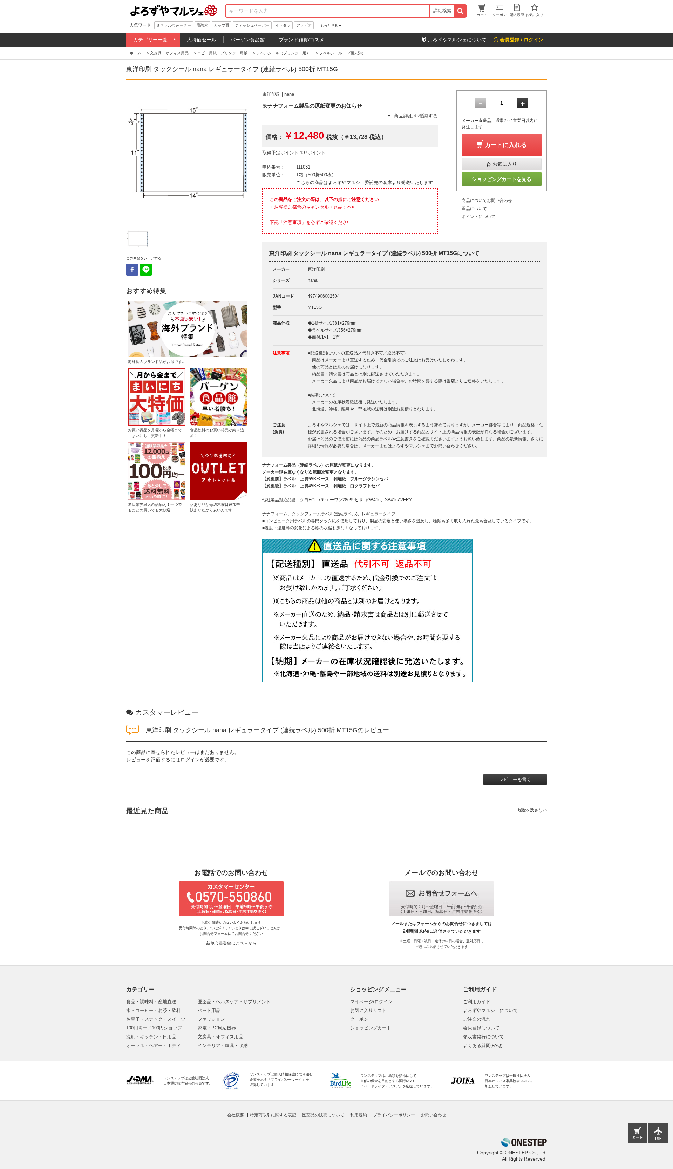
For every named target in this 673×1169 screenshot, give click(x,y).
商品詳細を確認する (416, 115)
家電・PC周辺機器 (217, 1028)
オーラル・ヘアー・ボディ (153, 1045)
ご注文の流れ (476, 1019)
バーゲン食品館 (247, 39)
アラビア (304, 25)
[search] (460, 11)
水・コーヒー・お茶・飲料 (153, 1010)
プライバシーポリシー (394, 1115)
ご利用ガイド (476, 1001)
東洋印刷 (271, 94)
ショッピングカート (370, 1028)
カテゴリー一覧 (150, 39)
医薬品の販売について (323, 1115)
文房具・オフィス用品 (220, 1036)
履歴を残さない (532, 810)
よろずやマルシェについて (490, 1010)
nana (289, 94)
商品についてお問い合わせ (487, 200)
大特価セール (201, 39)
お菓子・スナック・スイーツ (155, 1019)
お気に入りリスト (368, 1010)
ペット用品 (209, 1010)
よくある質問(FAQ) (482, 1045)
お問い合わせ (433, 1115)
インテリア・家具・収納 (223, 1045)
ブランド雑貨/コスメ (301, 39)
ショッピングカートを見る (501, 179)
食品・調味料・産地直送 (151, 1001)
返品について (474, 208)
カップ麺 (221, 25)
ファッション (211, 1019)
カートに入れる (506, 145)
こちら (242, 943)
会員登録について (481, 1028)
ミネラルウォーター (173, 25)
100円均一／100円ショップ (154, 1028)
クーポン (359, 1019)
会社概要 (235, 1115)
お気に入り (504, 164)
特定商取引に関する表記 (273, 1115)
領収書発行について (483, 1036)
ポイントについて (478, 216)
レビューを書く (515, 779)
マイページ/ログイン (371, 1001)
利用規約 (358, 1115)
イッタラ (283, 25)
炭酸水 (202, 25)
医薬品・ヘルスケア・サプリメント (234, 1001)
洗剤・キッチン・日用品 (151, 1036)
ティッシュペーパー (252, 25)
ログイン (190, 759)
